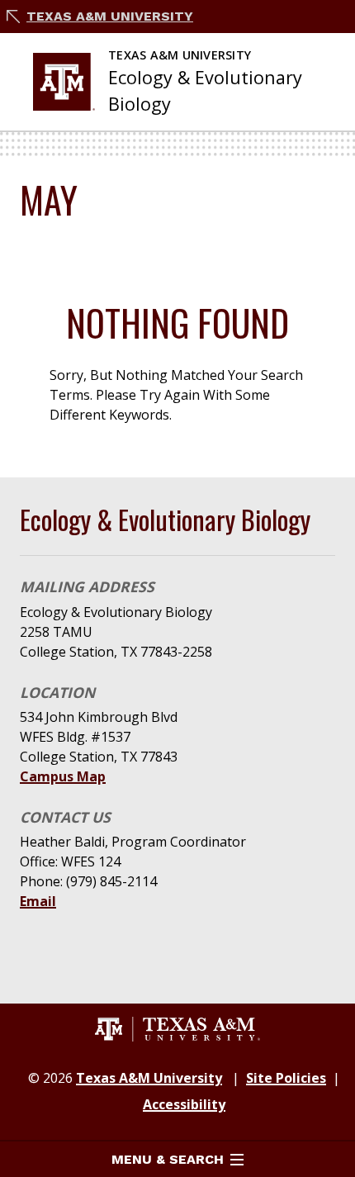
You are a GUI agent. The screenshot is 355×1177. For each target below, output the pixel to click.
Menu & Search (167, 1159)
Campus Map (63, 776)
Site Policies (286, 1078)
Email (38, 901)
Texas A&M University (109, 16)
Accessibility (184, 1104)
